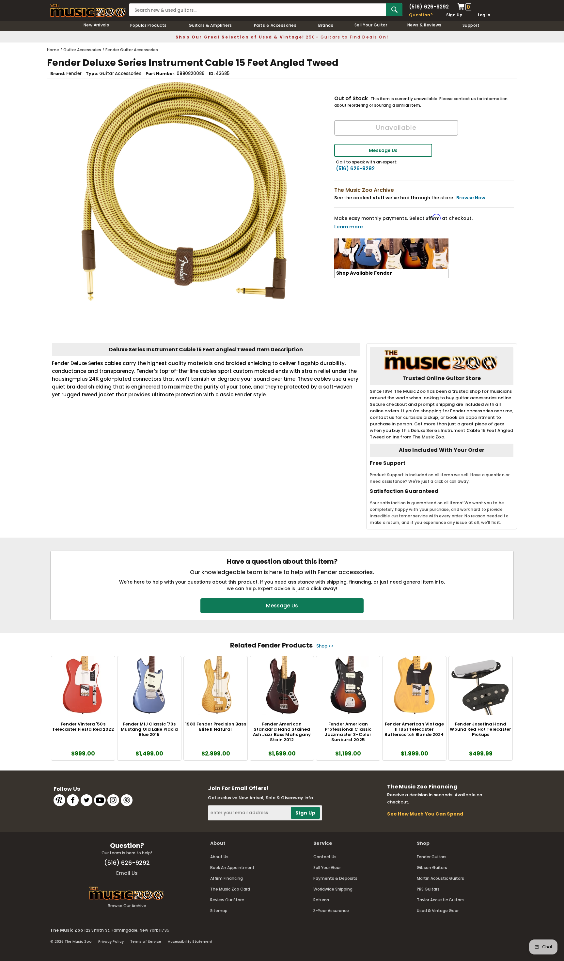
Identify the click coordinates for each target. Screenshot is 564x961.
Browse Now (470, 197)
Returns (321, 900)
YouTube (100, 800)
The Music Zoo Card (230, 889)
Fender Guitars (431, 857)
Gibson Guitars (432, 867)
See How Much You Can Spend (425, 814)
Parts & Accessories (275, 25)
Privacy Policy (111, 941)
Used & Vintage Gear (438, 910)
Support (470, 25)
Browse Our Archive (127, 905)
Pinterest (127, 800)
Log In (484, 15)
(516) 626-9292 (429, 6)
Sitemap (218, 910)
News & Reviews (424, 25)
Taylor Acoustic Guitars (440, 900)
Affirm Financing (226, 878)
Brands (325, 25)
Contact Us (325, 857)
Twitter (86, 800)
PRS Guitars (428, 889)
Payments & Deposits (335, 878)
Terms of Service (145, 941)
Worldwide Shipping (332, 889)
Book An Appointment (232, 867)
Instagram (113, 800)
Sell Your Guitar (370, 25)
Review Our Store (227, 900)
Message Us (383, 150)
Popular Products (148, 25)
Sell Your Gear (327, 867)
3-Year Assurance (331, 910)
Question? (421, 15)
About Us (219, 857)
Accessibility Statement (190, 941)
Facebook (73, 800)
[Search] (394, 9)
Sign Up (454, 15)
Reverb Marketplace (59, 800)
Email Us (127, 873)
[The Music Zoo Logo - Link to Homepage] (88, 10)
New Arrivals (96, 25)
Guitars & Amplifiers (210, 25)
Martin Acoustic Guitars (440, 878)
